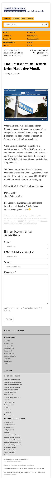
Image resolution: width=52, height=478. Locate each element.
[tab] (26, 337)
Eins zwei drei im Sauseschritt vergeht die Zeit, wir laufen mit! (13, 52)
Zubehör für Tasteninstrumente (12, 442)
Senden (9, 319)
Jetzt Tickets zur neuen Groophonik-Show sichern (39, 52)
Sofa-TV (5, 45)
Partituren (7, 399)
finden (44, 24)
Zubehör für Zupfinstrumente (12, 437)
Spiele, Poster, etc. (9, 402)
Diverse (6, 407)
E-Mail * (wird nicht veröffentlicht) (19, 252)
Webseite (8, 262)
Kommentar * (10, 272)
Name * (7, 242)
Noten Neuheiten (8, 415)
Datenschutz (14, 465)
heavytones (6, 35)
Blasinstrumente (8, 422)
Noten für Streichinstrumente (12, 387)
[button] (26, 337)
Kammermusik (8, 410)
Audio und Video (9, 405)
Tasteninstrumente (9, 427)
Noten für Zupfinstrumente (11, 389)
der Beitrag (38, 156)
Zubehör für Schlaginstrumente (12, 445)
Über (28, 45)
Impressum (7, 465)
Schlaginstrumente (9, 430)
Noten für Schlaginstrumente (12, 397)
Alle (4, 32)
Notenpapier (7, 412)
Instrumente (15, 18)
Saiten (6, 455)
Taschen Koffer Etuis (10, 450)
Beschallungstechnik (10, 452)
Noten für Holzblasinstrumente (12, 382)
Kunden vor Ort (32, 39)
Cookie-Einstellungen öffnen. (26, 465)
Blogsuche (6, 18)
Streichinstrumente (9, 424)
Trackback (18, 223)
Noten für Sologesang (10, 392)
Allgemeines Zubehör (10, 447)
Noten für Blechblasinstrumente (13, 384)
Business (29, 32)
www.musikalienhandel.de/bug (12, 461)
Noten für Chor (8, 394)
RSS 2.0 (20, 221)
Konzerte (5, 39)
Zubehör (30, 18)
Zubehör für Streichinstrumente (12, 440)
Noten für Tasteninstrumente (12, 379)
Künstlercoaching (8, 42)
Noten (23, 18)
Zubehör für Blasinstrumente (12, 435)
